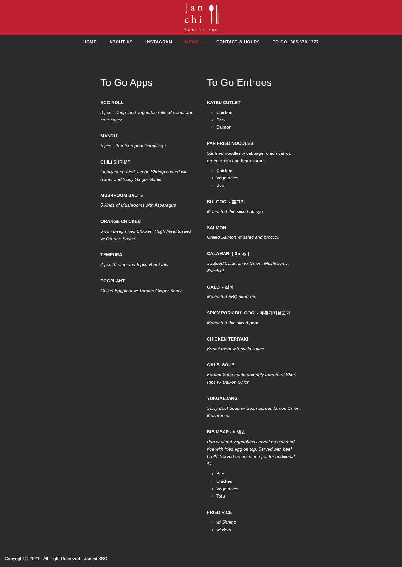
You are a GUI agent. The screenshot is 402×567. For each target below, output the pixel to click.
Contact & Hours (238, 42)
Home (90, 42)
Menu (191, 42)
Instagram (158, 42)
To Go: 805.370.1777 (296, 42)
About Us (121, 42)
